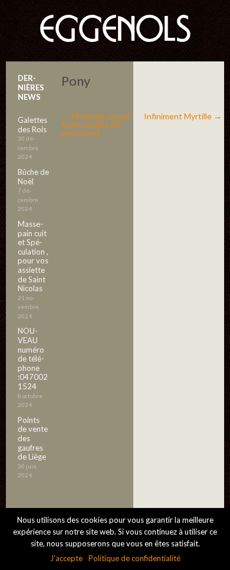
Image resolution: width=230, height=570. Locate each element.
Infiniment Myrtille (183, 116)
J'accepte (66, 558)
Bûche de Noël (33, 176)
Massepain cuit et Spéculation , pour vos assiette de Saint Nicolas (33, 256)
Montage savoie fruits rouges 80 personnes (95, 124)
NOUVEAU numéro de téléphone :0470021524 (33, 358)
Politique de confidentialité (134, 558)
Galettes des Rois (32, 124)
